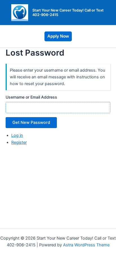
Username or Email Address (31, 97)
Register (19, 142)
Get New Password (31, 122)
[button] (58, 36)
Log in (17, 135)
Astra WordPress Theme (86, 244)
